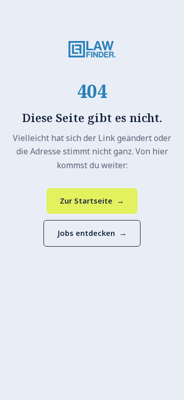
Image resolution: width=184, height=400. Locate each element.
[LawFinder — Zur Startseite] (92, 49)
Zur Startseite (92, 200)
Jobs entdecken (92, 233)
